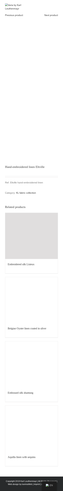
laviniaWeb (27, 484)
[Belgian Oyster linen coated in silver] (31, 300)
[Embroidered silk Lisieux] (31, 236)
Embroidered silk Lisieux (21, 264)
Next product (51, 15)
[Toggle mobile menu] (56, 5)
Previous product (14, 15)
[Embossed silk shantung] (31, 364)
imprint (37, 484)
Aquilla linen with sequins (21, 457)
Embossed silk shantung (20, 392)
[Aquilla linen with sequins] (31, 429)
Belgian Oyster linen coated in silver (27, 328)
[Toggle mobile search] (50, 5)
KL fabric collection (26, 192)
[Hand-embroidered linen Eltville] (31, 86)
